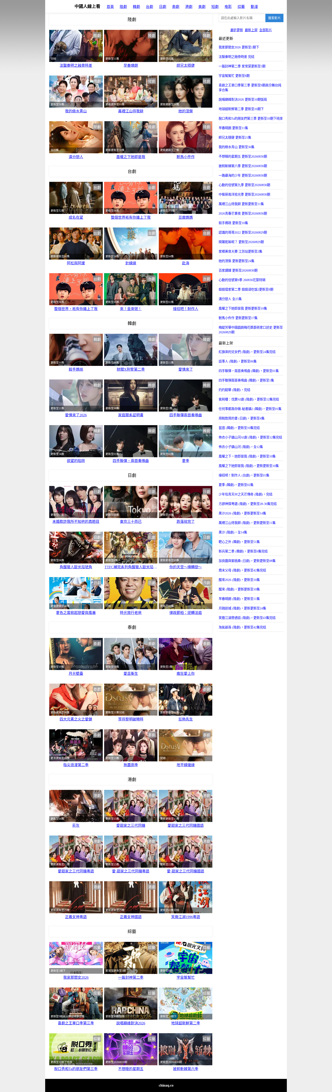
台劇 (149, 7)
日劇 (162, 7)
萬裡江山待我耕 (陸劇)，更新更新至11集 (247, 523)
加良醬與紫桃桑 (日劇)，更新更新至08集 (247, 561)
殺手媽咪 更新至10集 (233, 223)
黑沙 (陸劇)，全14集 (233, 532)
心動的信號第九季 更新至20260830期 (244, 185)
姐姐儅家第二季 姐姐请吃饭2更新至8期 (246, 289)
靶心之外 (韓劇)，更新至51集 (239, 542)
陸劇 (123, 7)
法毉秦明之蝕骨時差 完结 (236, 57)
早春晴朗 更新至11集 (233, 128)
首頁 (110, 7)
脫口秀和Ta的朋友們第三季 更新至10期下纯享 (251, 118)
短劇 (215, 7)
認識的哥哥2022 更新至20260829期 (243, 232)
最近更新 (236, 30)
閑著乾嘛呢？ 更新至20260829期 (241, 242)
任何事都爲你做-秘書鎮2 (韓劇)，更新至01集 (250, 409)
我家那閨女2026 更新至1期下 (239, 47)
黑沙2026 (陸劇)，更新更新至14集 (242, 513)
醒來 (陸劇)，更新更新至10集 (239, 589)
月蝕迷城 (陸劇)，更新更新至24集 (242, 608)
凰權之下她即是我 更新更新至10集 (243, 308)
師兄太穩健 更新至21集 (235, 137)
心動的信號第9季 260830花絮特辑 (242, 280)
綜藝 (241, 7)
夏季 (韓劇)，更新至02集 (236, 485)
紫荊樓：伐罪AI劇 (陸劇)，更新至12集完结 (249, 399)
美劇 (202, 7)
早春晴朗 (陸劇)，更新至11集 (239, 599)
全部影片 (265, 30)
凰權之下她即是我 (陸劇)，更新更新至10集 (249, 466)
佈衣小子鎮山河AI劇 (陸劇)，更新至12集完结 (250, 437)
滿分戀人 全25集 (230, 299)
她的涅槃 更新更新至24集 (236, 261)
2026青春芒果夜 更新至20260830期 (243, 213)
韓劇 (136, 7)
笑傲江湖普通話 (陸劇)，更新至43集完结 (247, 618)
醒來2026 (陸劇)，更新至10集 (239, 580)
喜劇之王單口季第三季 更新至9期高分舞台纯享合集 (250, 87)
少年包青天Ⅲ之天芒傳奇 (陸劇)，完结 (245, 494)
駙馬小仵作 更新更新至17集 (238, 318)
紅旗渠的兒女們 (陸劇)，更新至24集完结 (247, 352)
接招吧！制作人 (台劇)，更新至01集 (244, 475)
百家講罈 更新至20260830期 (238, 270)
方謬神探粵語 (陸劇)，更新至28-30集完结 (248, 504)
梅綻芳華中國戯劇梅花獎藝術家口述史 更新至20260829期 (251, 330)
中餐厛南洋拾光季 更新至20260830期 (244, 194)
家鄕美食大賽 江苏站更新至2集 (240, 251)
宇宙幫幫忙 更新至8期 (234, 76)
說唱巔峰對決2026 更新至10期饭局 (243, 99)
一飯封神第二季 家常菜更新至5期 (242, 66)
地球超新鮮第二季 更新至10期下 (241, 109)
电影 (228, 7)
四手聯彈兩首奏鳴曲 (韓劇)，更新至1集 (246, 380)
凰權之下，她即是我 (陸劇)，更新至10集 (247, 456)
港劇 (188, 7)
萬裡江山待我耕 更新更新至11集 (241, 204)
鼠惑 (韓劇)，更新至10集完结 (239, 428)
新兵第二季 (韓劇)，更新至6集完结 (243, 551)
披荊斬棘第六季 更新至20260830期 (243, 166)
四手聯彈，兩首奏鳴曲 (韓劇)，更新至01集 (249, 371)
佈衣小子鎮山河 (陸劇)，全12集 (241, 447)
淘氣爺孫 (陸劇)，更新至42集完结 (242, 627)
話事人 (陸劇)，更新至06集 (238, 361)
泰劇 (175, 7)
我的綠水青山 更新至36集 (236, 147)
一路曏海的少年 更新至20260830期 (243, 175)
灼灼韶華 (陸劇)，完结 (234, 390)
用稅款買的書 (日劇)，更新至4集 (241, 418)
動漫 (254, 7)
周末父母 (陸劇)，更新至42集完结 (242, 570)
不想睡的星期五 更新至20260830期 (243, 156)
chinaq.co (166, 1085)
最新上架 (251, 30)
